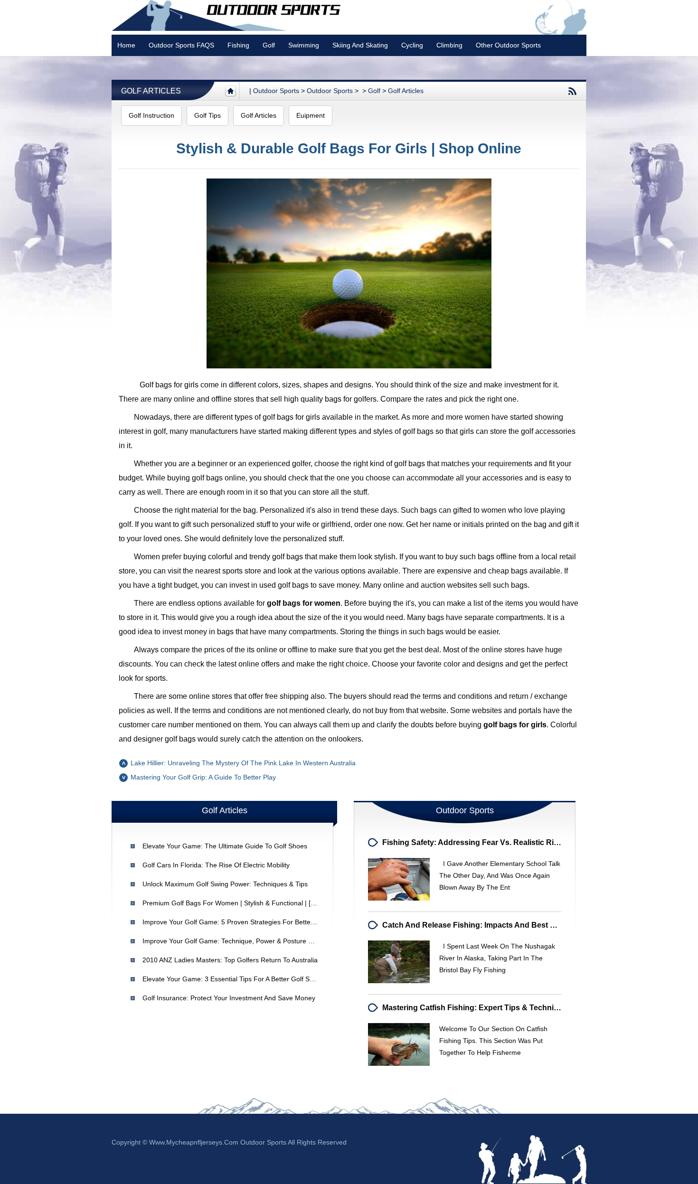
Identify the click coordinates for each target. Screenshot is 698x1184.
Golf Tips (207, 115)
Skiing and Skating (360, 45)
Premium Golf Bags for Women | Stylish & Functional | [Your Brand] (244, 903)
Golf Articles (151, 91)
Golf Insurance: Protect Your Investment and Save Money (228, 998)
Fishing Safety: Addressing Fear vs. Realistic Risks (474, 842)
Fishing (238, 45)
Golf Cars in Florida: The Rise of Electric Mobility (216, 865)
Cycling (412, 45)
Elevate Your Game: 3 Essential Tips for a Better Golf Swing (232, 979)
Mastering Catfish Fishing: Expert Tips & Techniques (477, 1008)
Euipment (310, 115)
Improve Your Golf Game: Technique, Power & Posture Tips (231, 941)
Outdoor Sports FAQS (181, 45)
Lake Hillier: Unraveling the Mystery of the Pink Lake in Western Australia (243, 763)
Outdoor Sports (330, 90)
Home (126, 45)
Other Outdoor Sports (508, 45)
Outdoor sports (276, 90)
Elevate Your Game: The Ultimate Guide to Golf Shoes (224, 846)
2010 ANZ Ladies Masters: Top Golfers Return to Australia (230, 960)
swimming (303, 45)
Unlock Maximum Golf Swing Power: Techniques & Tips (225, 884)
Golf (269, 45)
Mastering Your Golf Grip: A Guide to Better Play (203, 777)
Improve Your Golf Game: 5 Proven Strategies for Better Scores (239, 922)
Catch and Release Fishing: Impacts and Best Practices (483, 925)
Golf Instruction (151, 115)
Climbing (449, 45)
